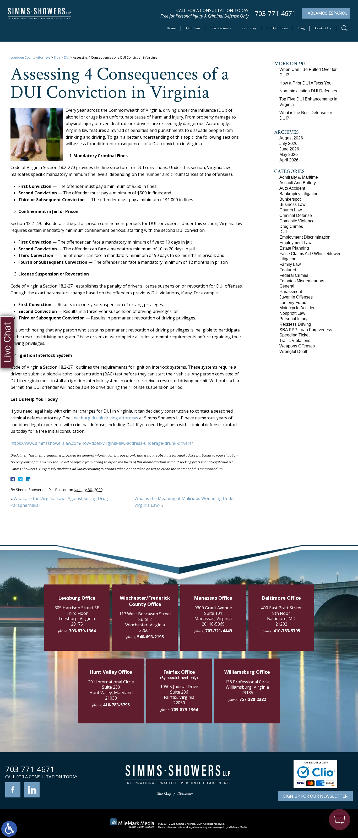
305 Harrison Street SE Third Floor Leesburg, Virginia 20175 (77, 616)
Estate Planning (294, 248)
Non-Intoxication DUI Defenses (308, 91)
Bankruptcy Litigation (298, 194)
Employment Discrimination (304, 237)
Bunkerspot (290, 199)
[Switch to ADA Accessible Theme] (9, 829)
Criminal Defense (295, 215)
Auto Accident (292, 188)
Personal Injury (293, 319)
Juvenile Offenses (296, 297)
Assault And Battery (297, 183)
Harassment (290, 291)
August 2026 (291, 138)
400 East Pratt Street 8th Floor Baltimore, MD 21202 (281, 616)
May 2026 (288, 154)
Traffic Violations (294, 340)
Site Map (164, 793)
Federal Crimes (293, 275)
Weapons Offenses (297, 346)
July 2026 (288, 143)
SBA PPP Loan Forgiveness (305, 330)
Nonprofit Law (292, 313)
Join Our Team (277, 28)
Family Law (290, 264)
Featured (287, 270)
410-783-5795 (286, 631)
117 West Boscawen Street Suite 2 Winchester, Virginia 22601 (145, 622)
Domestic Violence (296, 221)
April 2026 (289, 160)
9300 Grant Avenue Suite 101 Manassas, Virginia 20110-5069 (213, 616)
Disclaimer (185, 793)
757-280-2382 (252, 699)
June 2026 (289, 149)
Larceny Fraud (292, 302)
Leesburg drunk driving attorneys (105, 418)
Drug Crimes (291, 226)
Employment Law (295, 242)
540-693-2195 (150, 637)
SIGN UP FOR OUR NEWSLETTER (315, 796)
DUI (66, 57)
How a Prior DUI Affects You (305, 83)
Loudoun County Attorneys (30, 57)
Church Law (290, 210)
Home (171, 28)
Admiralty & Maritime (298, 177)
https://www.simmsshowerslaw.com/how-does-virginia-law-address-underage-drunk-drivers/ (101, 443)
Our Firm (193, 28)
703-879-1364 (82, 631)
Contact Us (323, 28)
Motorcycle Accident (298, 308)
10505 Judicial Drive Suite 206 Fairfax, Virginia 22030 (179, 695)
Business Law (292, 204)
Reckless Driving (295, 324)
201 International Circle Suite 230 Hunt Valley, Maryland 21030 (111, 690)
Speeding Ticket (294, 335)
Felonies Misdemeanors (301, 281)
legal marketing (198, 827)
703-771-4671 (275, 13)
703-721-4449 (218, 631)
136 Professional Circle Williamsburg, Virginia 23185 (247, 687)
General (286, 286)
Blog (301, 28)
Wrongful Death (293, 351)
